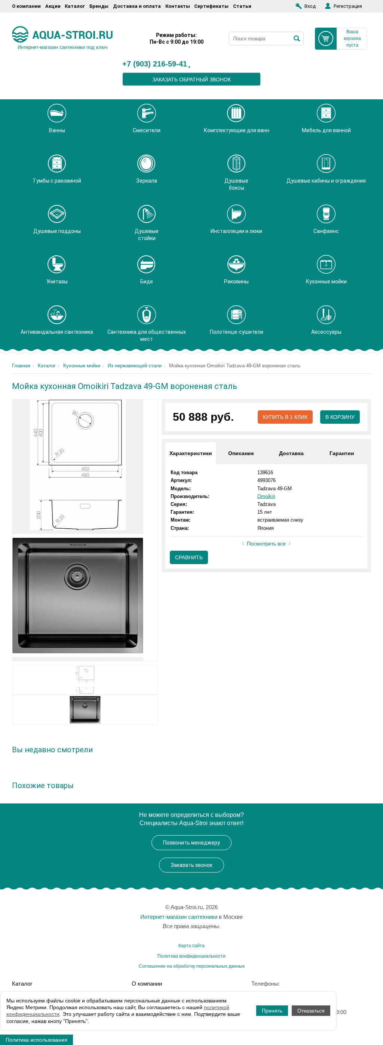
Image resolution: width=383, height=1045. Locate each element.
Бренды (98, 6)
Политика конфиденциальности (191, 956)
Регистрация (348, 6)
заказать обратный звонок (191, 80)
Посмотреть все (266, 544)
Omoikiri (266, 496)
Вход (310, 6)
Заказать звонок (191, 865)
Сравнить (189, 557)
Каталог (75, 6)
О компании (26, 6)
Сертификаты (211, 6)
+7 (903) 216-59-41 (154, 64)
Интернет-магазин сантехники (178, 917)
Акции (53, 6)
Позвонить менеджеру (191, 843)
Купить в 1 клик (285, 417)
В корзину (340, 417)
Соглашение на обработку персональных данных (192, 966)
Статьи (242, 6)
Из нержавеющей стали (135, 365)
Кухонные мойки (81, 365)
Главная (21, 365)
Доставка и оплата (137, 6)
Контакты (177, 6)
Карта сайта (191, 945)
